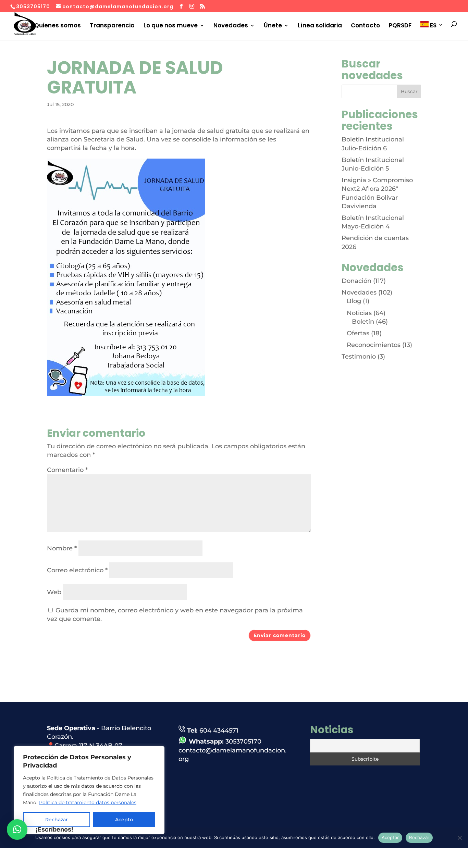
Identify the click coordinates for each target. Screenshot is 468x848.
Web (54, 592)
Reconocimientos (374, 345)
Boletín (363, 321)
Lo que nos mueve (171, 25)
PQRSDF (400, 25)
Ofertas (358, 333)
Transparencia (112, 25)
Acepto (124, 819)
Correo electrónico (77, 570)
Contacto (365, 25)
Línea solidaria (320, 25)
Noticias (359, 313)
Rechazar (419, 837)
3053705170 (243, 741)
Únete (273, 25)
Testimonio (359, 356)
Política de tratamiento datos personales (87, 802)
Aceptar (390, 837)
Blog (354, 301)
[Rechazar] (459, 837)
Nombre (62, 548)
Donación (356, 281)
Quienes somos (57, 25)
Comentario (67, 470)
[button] (17, 829)
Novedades (230, 25)
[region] (89, 790)
